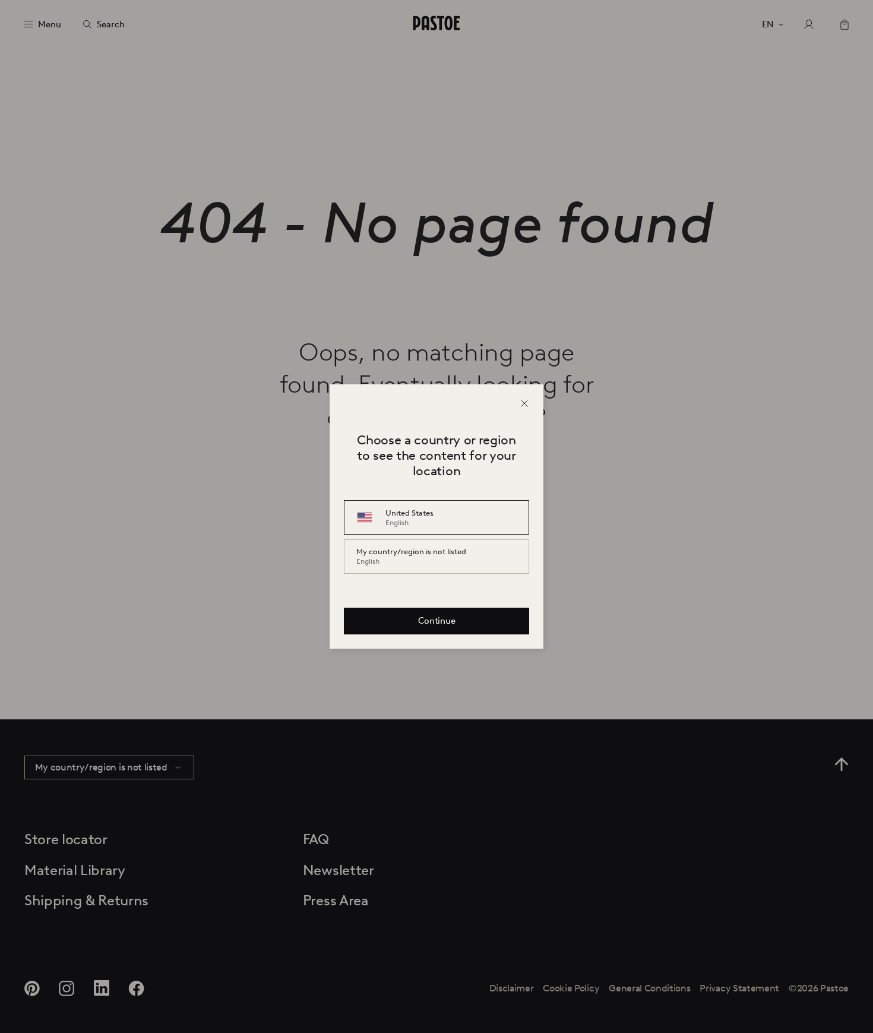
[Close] (524, 403)
